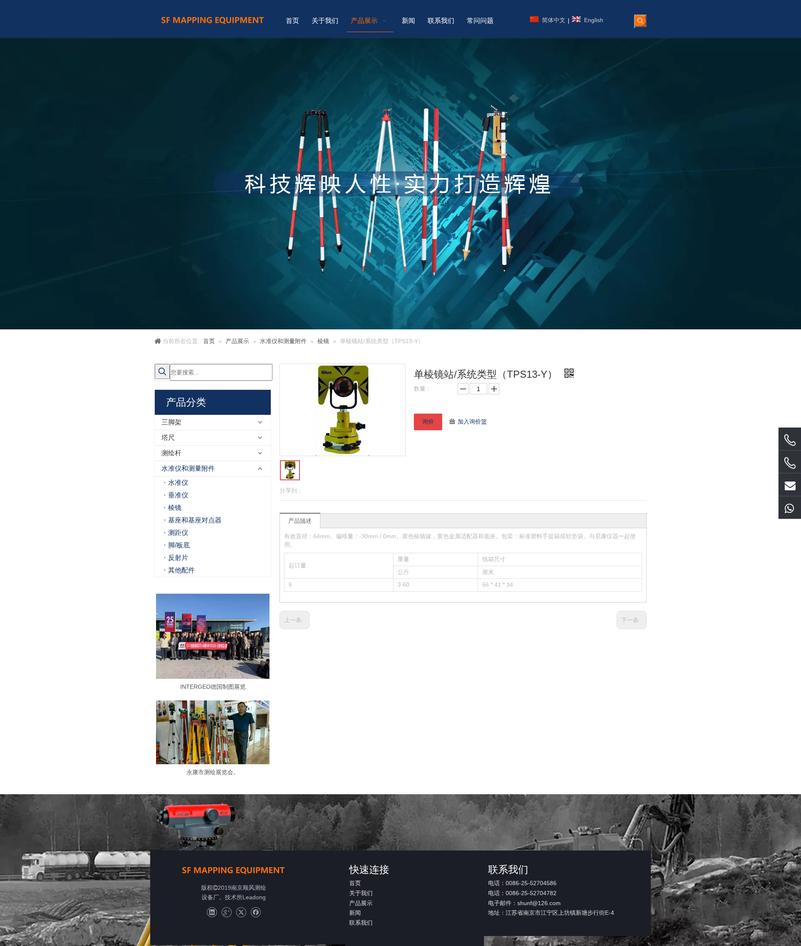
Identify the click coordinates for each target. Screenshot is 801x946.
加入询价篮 (472, 421)
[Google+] (226, 912)
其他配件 (181, 570)
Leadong (254, 897)
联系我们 (361, 922)
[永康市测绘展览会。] (213, 732)
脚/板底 (179, 545)
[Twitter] (241, 912)
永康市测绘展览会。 (212, 772)
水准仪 (178, 482)
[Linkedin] (212, 912)
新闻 (355, 912)
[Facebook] (255, 912)
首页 (355, 883)
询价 (428, 421)
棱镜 (174, 507)
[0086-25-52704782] (790, 462)
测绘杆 (171, 453)
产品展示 (361, 903)
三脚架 (171, 422)
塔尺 (168, 437)
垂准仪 (178, 495)
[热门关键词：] (640, 21)
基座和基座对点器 (195, 520)
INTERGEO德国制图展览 (213, 686)
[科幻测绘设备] (233, 870)
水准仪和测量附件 (188, 468)
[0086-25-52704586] (790, 439)
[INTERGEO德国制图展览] (213, 636)
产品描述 (300, 520)
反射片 (178, 557)
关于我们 (361, 893)
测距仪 (178, 532)
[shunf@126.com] (790, 484)
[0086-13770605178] (790, 507)
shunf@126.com (539, 903)
